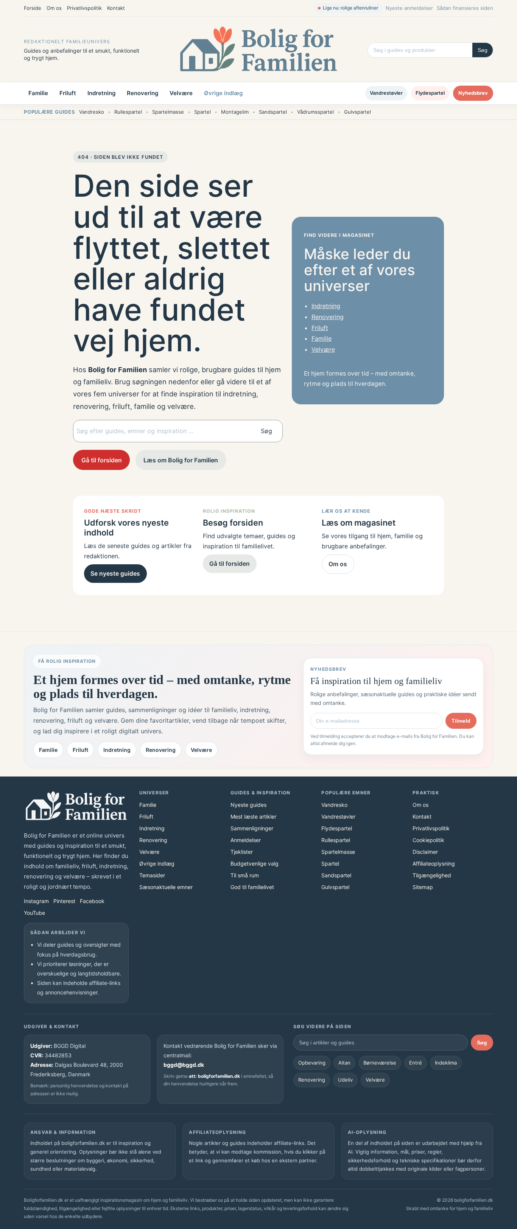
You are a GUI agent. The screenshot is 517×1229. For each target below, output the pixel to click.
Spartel (202, 112)
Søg (482, 50)
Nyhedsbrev (473, 93)
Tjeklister (241, 852)
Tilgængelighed (432, 875)
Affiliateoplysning (434, 863)
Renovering (142, 92)
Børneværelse (379, 1063)
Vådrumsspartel (315, 112)
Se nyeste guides (115, 573)
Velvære (181, 92)
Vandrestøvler (386, 93)
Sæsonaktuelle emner (166, 887)
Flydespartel (430, 93)
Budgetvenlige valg (254, 863)
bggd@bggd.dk (184, 1064)
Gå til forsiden (101, 460)
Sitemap (423, 887)
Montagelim (235, 112)
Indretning (101, 92)
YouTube (34, 913)
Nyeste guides (248, 805)
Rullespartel (128, 112)
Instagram (36, 901)
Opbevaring (311, 1063)
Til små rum (244, 875)
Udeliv (345, 1080)
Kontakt (116, 8)
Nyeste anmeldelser (409, 8)
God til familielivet (252, 887)
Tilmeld (461, 721)
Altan (344, 1063)
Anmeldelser (245, 840)
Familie (38, 92)
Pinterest (64, 901)
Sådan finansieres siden (465, 8)
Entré (415, 1063)
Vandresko (91, 112)
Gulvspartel (357, 112)
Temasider (152, 875)
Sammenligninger (251, 828)
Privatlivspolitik (84, 8)
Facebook (92, 901)
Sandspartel (273, 112)
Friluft (67, 92)
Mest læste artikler (253, 816)
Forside (32, 8)
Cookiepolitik (428, 840)
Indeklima (446, 1063)
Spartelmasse (168, 112)
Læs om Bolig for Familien (180, 460)
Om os (54, 8)
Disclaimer (425, 852)
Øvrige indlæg (223, 92)
